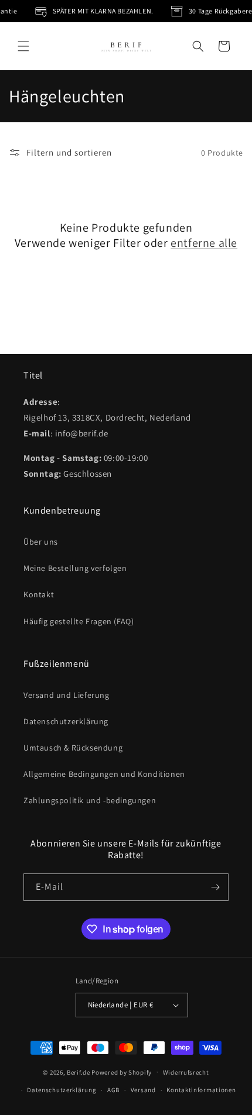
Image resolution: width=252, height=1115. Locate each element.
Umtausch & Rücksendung (72, 747)
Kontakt (38, 594)
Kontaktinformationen (201, 1090)
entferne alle (204, 242)
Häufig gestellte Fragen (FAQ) (78, 621)
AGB (113, 1090)
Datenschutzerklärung (65, 721)
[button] (23, 46)
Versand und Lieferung (66, 695)
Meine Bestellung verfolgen (75, 568)
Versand (143, 1090)
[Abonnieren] (215, 887)
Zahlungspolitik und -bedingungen (89, 800)
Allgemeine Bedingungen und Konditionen (104, 774)
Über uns (40, 541)
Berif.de (78, 1072)
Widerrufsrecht (186, 1072)
